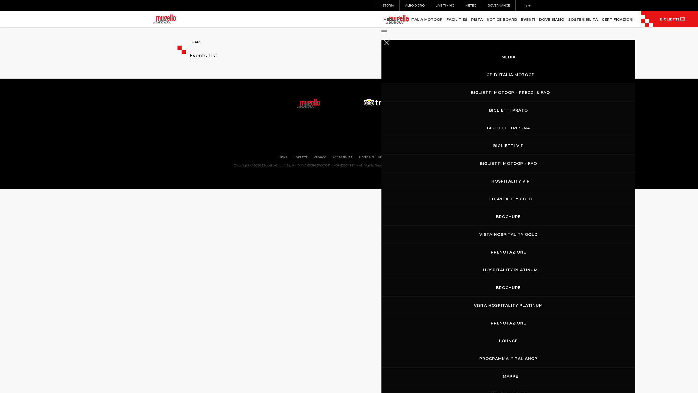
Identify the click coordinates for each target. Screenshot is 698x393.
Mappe (510, 376)
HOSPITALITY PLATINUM (510, 269)
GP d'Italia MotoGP (510, 74)
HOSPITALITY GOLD (510, 198)
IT (526, 6)
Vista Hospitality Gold (508, 234)
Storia (388, 5)
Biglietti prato (508, 110)
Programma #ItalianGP (508, 358)
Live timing (445, 5)
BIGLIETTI (669, 19)
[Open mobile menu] (508, 30)
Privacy (320, 157)
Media (508, 57)
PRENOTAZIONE (508, 252)
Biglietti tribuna (508, 128)
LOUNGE (508, 340)
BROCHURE (508, 216)
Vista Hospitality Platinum (508, 305)
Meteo (470, 5)
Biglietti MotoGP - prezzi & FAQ (510, 92)
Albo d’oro (415, 5)
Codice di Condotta (375, 157)
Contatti (300, 157)
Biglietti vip (508, 145)
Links (282, 157)
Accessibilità (342, 157)
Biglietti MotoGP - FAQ (508, 163)
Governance (499, 5)
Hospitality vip (510, 181)
